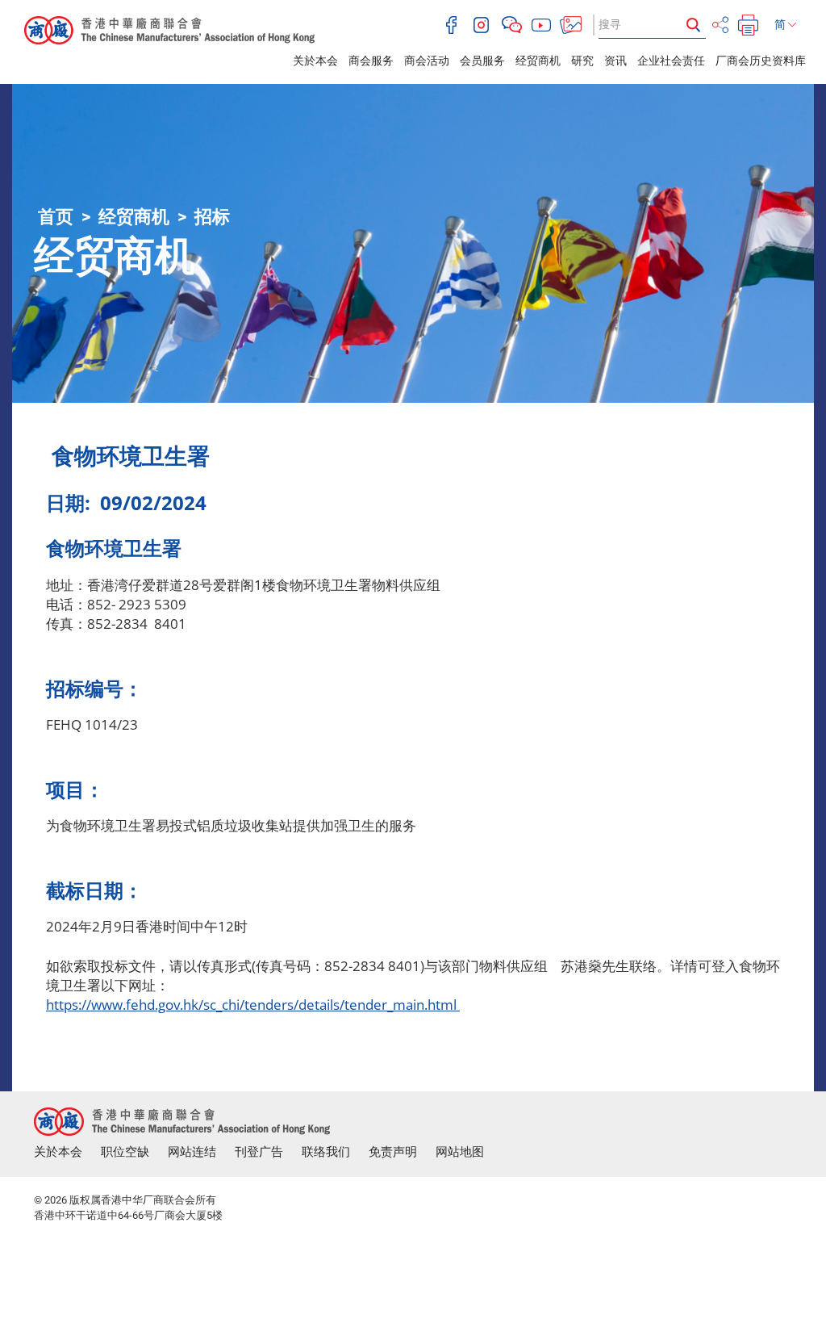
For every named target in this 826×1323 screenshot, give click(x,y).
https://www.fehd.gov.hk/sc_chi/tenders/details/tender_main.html (253, 1004)
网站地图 (460, 1152)
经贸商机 (538, 60)
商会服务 (371, 60)
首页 (55, 217)
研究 (582, 60)
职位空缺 (125, 1152)
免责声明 (393, 1152)
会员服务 (482, 60)
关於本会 (315, 60)
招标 (212, 217)
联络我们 (326, 1152)
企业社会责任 (671, 60)
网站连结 (192, 1152)
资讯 (615, 60)
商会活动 (426, 60)
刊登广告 (259, 1152)
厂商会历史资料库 (760, 60)
